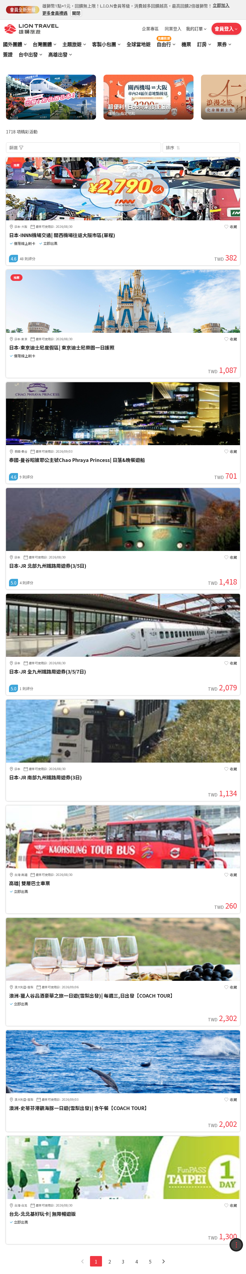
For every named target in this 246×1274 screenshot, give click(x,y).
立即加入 (221, 5)
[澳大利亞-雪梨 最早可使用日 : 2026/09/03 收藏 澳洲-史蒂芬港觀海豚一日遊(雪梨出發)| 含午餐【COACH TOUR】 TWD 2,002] (123, 1091)
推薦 (17, 165)
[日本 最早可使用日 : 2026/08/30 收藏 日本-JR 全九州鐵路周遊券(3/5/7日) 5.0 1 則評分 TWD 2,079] (123, 655)
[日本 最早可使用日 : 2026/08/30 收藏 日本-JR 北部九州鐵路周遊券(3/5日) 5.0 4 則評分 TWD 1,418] (123, 549)
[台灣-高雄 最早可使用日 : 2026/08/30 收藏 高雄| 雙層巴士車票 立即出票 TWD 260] (123, 867)
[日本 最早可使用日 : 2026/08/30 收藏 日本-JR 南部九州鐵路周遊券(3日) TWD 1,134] (123, 761)
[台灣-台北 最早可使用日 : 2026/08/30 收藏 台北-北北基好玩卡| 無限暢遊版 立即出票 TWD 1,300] (123, 1197)
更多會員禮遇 (55, 13)
